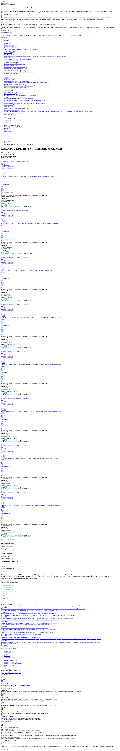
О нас (6, 654)
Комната (34, 100)
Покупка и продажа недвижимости (49, 111)
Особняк (24, 59)
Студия (29, 56)
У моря (34, 56)
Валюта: (6, 126)
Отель (15, 82)
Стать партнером (9, 652)
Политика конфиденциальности (13, 663)
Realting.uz (7, 141)
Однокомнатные (41, 56)
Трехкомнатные (61, 56)
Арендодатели (29, 72)
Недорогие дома (22, 67)
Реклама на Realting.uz (11, 660)
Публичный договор (10, 666)
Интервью (26, 111)
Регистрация (8, 131)
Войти (6, 130)
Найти (6, 77)
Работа (67, 111)
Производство (25, 82)
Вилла (14, 59)
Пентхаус (7, 56)
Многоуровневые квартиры (18, 56)
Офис (19, 82)
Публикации (8, 651)
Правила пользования (10, 662)
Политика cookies (9, 665)
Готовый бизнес (44, 82)
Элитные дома (20, 64)
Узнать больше (110, 27)
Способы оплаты (9, 657)
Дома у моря (8, 59)
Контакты (7, 656)
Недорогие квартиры (10, 67)
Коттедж (18, 59)
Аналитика (19, 111)
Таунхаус (30, 59)
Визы (90, 111)
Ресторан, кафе (8, 82)
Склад (32, 82)
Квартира (7, 94)
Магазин (36, 82)
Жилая (6, 143)
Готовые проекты (32, 49)
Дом (16, 94)
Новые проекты (22, 49)
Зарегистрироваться (7, 716)
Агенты (22, 72)
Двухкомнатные (51, 56)
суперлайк (26, 685)
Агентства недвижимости (12, 72)
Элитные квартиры (10, 64)
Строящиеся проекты (10, 49)
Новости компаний (10, 111)
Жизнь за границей (75, 111)
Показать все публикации (8, 643)
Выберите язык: (9, 125)
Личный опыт (34, 111)
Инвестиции (85, 111)
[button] (5, 37)
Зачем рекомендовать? (7, 729)
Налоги (62, 111)
